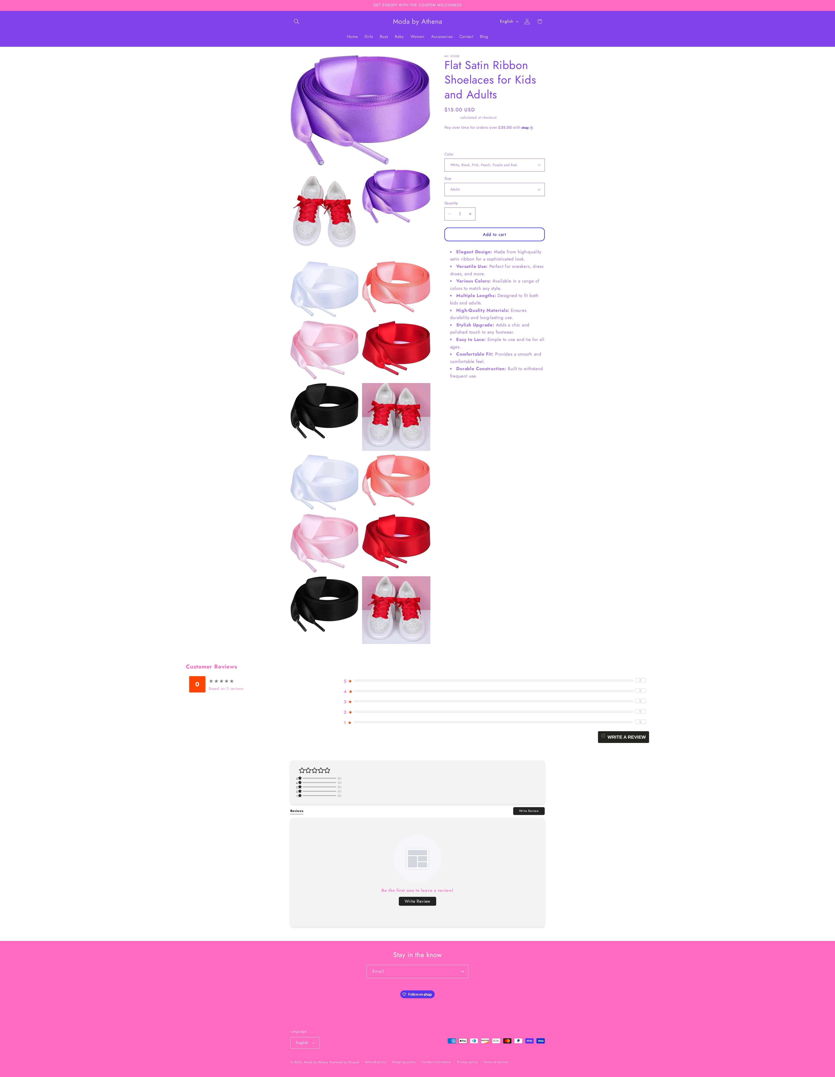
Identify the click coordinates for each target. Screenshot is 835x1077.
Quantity (451, 203)
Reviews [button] (296, 810)
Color (449, 154)
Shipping (451, 117)
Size (447, 178)
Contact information (436, 1062)
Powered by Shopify (344, 1062)
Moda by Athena (316, 1062)
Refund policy (375, 1062)
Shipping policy (404, 1062)
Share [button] (454, 141)
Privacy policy (467, 1062)
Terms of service (496, 1062)
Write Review (529, 810)
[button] (296, 21)
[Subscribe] (462, 971)
